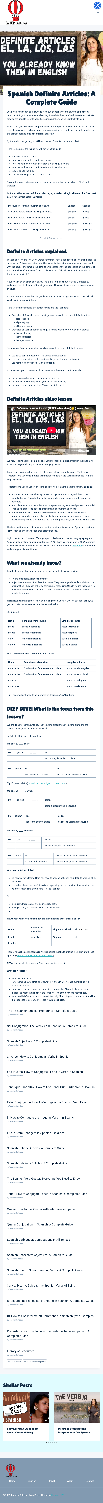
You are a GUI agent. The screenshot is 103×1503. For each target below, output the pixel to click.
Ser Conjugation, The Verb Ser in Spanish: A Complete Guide (47, 1026)
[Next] (94, 1416)
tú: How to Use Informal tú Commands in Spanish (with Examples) (51, 1316)
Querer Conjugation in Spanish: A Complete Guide (40, 1224)
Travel (52, 1481)
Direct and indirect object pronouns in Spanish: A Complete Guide (50, 1301)
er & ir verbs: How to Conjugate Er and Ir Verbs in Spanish (45, 1072)
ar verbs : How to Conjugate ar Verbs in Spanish (38, 1056)
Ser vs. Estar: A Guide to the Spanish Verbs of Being (41, 1285)
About (70, 1481)
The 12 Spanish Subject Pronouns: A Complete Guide (42, 1011)
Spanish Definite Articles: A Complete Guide (36, 1148)
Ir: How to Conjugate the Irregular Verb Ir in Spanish (41, 1117)
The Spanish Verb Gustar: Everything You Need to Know (43, 1178)
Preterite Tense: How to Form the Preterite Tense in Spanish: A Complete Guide (48, 1334)
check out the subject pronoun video (47, 783)
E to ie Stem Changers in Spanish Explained (36, 1133)
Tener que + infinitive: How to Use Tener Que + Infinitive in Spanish (51, 1087)
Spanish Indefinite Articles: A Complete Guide (37, 1163)
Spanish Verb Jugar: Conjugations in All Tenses (38, 1239)
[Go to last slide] (8, 1416)
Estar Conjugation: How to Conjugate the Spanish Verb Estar (47, 1102)
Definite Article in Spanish (35, 1362)
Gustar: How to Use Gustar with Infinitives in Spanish (42, 1209)
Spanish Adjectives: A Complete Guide (32, 1041)
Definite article (14, 1362)
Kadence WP (57, 1495)
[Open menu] (97, 12)
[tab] (46, 1442)
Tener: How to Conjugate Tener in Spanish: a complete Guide (47, 1194)
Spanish (32, 1481)
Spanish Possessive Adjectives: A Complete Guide (39, 1255)
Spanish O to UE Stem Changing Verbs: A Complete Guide (45, 1270)
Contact (90, 1481)
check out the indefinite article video (35, 955)
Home (12, 1481)
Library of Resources (20, 1351)
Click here (77, 545)
